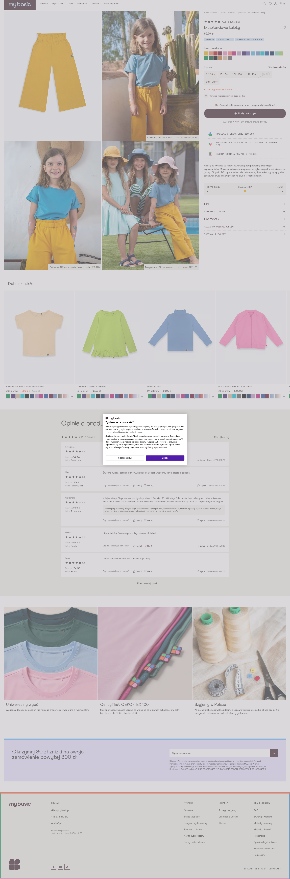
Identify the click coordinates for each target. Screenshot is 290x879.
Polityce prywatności (157, 448)
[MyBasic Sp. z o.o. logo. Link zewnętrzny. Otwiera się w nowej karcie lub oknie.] (113, 418)
